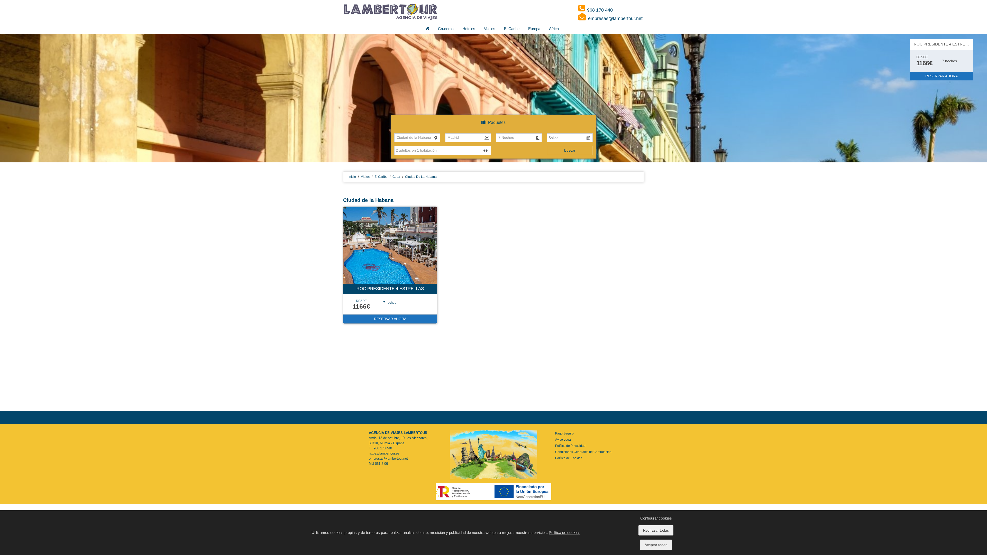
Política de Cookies (568, 458)
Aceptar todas (656, 545)
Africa (554, 28)
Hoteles (468, 28)
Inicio (352, 177)
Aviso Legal (563, 439)
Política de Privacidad (570, 446)
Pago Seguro (564, 433)
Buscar (569, 150)
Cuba (396, 177)
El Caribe (511, 28)
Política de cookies (564, 532)
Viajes (365, 177)
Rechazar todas (656, 530)
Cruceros (446, 28)
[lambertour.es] (390, 11)
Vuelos (489, 28)
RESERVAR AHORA (941, 76)
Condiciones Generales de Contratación (583, 452)
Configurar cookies (656, 518)
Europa (534, 28)
